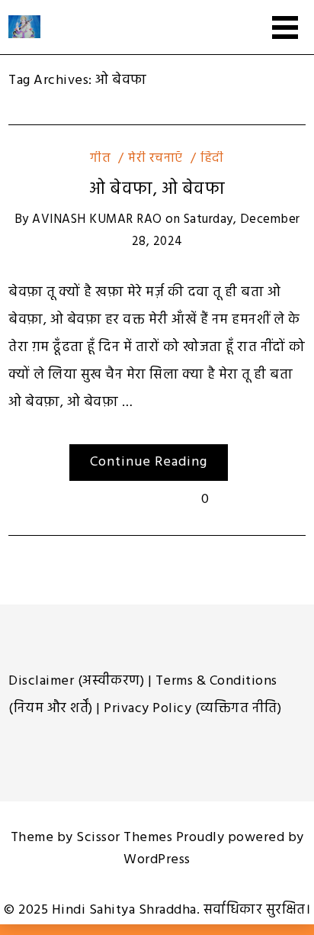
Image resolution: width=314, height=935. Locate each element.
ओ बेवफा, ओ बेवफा (157, 189)
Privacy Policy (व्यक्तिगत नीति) (192, 709)
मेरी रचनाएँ (155, 158)
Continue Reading (148, 462)
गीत (100, 158)
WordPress (157, 860)
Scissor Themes (124, 838)
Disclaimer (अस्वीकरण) (76, 681)
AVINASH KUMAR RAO (97, 219)
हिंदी (212, 158)
